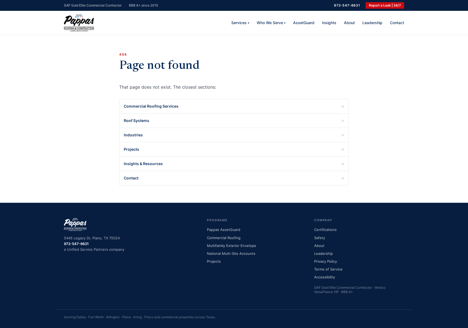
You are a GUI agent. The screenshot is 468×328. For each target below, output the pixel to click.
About (349, 22)
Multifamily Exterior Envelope (231, 245)
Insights (329, 22)
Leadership (372, 22)
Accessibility (324, 277)
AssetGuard (303, 22)
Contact (397, 22)
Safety (319, 238)
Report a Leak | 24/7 (385, 5)
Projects (234, 149)
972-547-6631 (347, 5)
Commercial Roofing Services (234, 106)
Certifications (325, 229)
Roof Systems (234, 120)
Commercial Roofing (223, 238)
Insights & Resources (234, 163)
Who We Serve (271, 22)
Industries (234, 135)
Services (240, 22)
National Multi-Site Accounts (231, 253)
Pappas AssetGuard (223, 229)
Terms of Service (328, 269)
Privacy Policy (325, 261)
